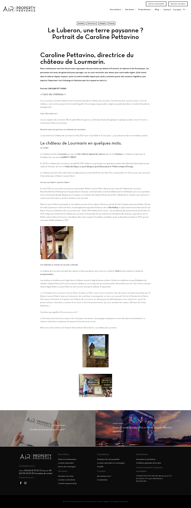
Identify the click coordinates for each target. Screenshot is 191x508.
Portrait (111, 23)
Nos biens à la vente (65, 476)
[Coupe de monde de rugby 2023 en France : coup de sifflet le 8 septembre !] (143, 428)
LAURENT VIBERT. (68, 157)
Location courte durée (66, 480)
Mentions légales (103, 501)
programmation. (47, 274)
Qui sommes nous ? (104, 476)
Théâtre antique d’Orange (122, 167)
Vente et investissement (67, 459)
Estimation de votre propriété (108, 459)
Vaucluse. (119, 154)
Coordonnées (102, 480)
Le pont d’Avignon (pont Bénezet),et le (96, 167)
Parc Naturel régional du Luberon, (91, 154)
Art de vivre (92, 23)
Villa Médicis (113, 208)
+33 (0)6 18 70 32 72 (32, 471)
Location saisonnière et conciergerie (111, 463)
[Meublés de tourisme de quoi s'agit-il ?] (48, 428)
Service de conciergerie (67, 467)
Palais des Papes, (72, 167)
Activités (81, 23)
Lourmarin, (62, 154)
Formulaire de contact (43, 473)
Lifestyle (102, 23)
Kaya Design (124, 501)
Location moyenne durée (67, 483)
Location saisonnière (66, 463)
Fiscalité (100, 467)
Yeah (117, 271)
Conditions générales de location (148, 463)
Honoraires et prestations (146, 459)
